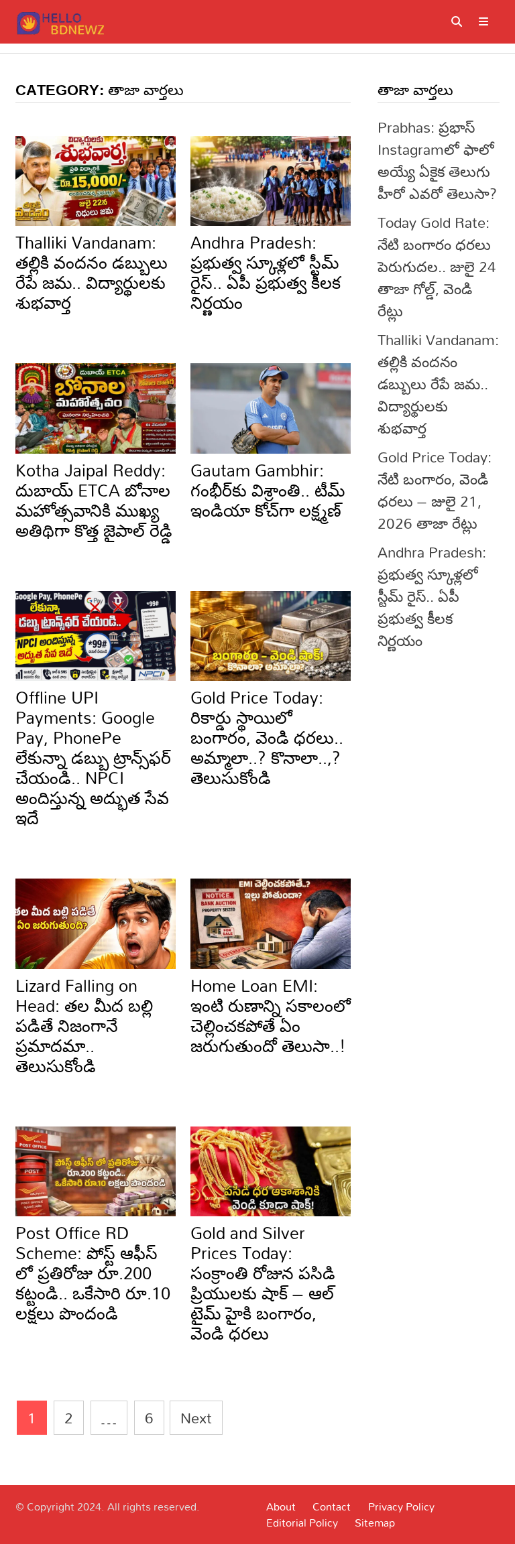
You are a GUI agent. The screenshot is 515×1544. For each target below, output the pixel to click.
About (281, 1506)
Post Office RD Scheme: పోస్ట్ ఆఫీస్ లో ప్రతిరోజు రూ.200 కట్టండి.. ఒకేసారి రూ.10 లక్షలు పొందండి (92, 1273)
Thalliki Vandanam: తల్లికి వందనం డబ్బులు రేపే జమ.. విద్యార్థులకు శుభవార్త (91, 272)
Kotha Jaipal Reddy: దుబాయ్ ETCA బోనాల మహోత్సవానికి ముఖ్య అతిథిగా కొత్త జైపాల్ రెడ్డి (93, 500)
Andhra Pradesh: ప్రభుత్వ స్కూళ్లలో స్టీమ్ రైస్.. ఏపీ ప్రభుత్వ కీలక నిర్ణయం (265, 272)
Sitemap (375, 1523)
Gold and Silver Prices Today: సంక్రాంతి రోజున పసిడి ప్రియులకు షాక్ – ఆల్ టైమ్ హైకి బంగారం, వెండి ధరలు (262, 1283)
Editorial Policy (302, 1523)
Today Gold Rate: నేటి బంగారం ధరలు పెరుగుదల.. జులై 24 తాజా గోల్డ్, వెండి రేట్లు (437, 266)
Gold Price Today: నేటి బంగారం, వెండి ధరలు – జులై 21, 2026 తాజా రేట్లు (435, 489)
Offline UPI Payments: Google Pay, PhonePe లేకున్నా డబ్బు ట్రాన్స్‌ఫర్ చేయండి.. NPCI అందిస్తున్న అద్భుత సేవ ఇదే (93, 757)
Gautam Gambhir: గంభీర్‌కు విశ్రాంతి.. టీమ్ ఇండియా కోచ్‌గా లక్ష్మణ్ (267, 490)
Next (196, 1417)
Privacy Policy (401, 1506)
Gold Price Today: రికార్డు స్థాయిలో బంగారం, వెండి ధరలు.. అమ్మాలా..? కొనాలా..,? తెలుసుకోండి (266, 737)
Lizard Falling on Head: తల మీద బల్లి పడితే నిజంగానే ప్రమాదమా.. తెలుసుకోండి (84, 1025)
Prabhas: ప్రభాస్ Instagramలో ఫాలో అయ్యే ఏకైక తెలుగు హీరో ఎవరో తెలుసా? (437, 160)
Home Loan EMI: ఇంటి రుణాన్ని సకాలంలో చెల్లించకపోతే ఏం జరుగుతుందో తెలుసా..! (270, 1015)
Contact (331, 1506)
